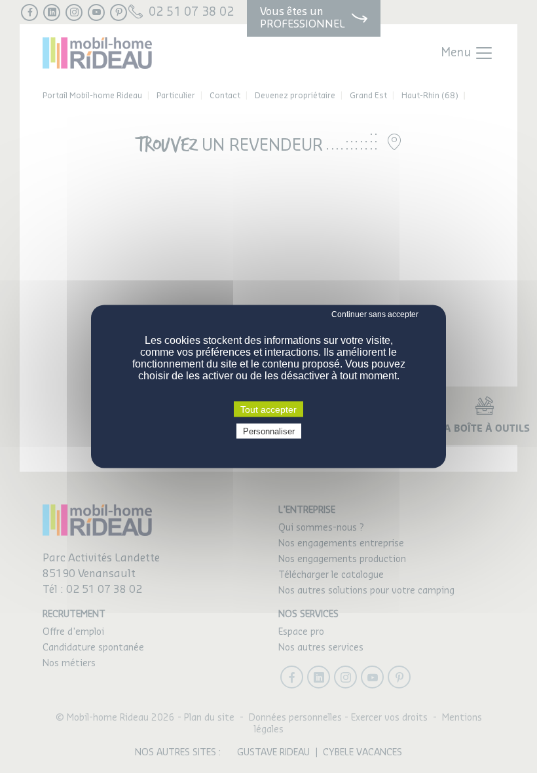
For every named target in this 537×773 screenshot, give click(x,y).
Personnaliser (269, 431)
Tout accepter (268, 409)
